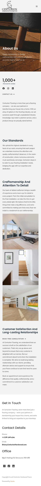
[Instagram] (4, 466)
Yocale (12, 481)
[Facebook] (9, 466)
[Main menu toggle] (36, 6)
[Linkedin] (13, 466)
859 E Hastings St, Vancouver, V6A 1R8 (16, 458)
